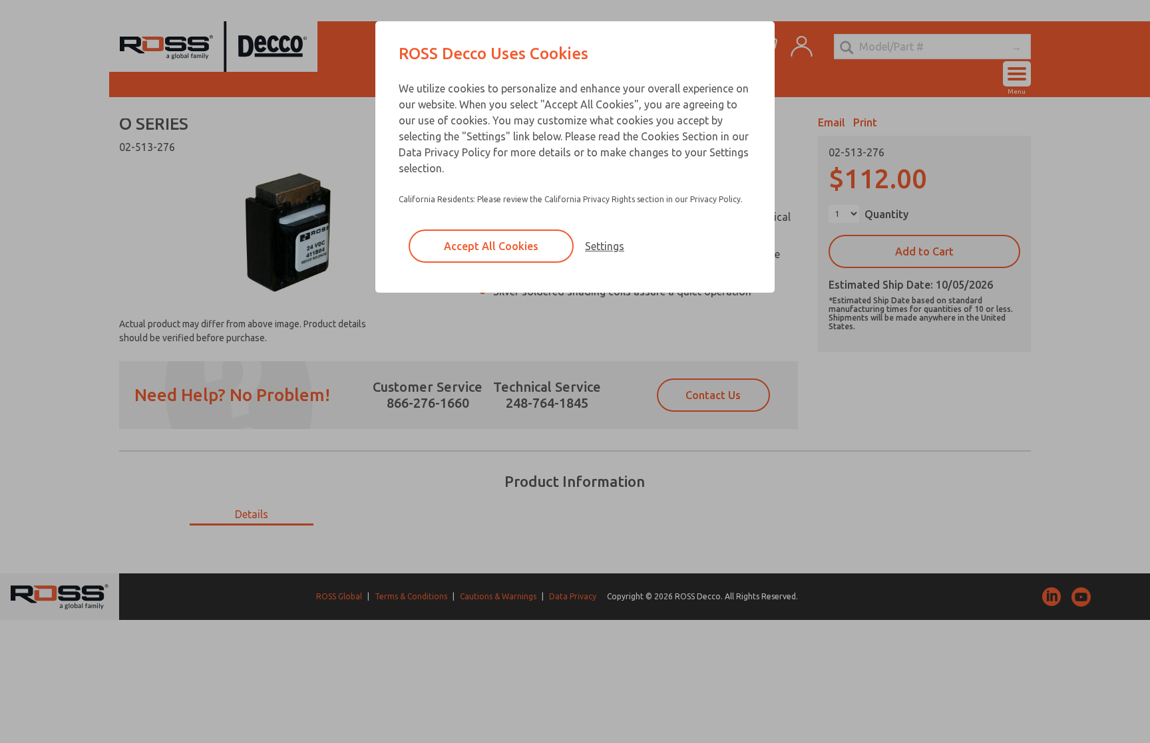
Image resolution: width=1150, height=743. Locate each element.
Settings (604, 246)
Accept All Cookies (491, 246)
